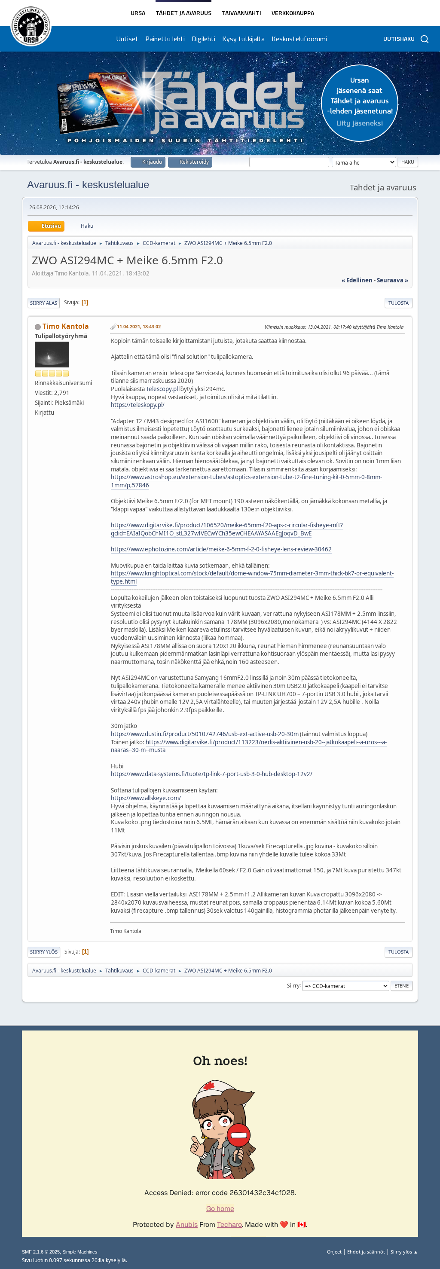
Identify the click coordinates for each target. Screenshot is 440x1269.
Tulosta (398, 303)
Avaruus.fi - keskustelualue (88, 184)
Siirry (293, 985)
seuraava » (392, 280)
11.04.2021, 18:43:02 (139, 326)
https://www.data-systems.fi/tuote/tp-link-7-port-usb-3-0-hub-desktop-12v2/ (211, 774)
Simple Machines (80, 1251)
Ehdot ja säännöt (366, 1251)
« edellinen (357, 280)
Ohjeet (334, 1251)
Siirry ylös (44, 951)
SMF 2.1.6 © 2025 (41, 1251)
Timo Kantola (66, 326)
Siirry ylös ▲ (404, 1251)
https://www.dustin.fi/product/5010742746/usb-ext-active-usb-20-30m (205, 734)
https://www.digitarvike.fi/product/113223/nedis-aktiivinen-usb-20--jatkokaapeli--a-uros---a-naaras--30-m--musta (249, 746)
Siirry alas (43, 303)
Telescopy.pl (162, 389)
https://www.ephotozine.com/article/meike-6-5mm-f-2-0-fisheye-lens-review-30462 (221, 549)
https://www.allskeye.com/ (146, 798)
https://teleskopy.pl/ (138, 405)
